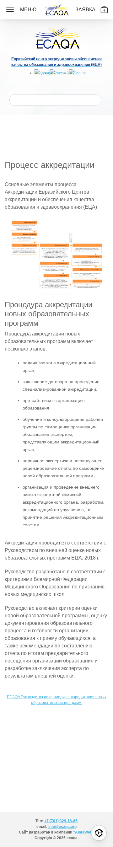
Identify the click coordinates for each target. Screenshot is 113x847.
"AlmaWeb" (83, 832)
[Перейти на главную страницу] (56, 9)
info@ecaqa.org (62, 826)
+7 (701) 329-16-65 (61, 821)
